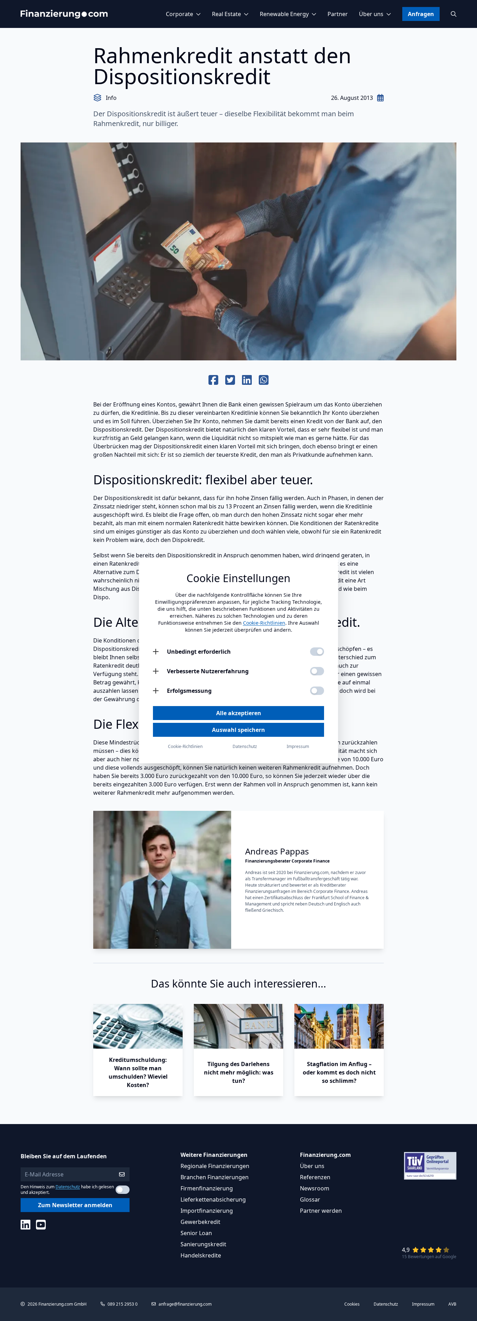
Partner (338, 14)
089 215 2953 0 (123, 1304)
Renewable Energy (284, 14)
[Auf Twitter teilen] (230, 380)
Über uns (371, 14)
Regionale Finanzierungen (215, 1166)
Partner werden (321, 1210)
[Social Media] (25, 1224)
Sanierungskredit (203, 1244)
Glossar (310, 1199)
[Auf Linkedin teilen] (247, 380)
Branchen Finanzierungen (215, 1177)
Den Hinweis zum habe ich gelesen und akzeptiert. (67, 1189)
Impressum (423, 1304)
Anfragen (421, 14)
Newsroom (314, 1188)
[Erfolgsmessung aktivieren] (317, 691)
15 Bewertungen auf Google (429, 1257)
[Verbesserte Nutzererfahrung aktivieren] (317, 671)
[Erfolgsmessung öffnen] (156, 690)
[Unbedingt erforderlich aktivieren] (317, 651)
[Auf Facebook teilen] (213, 380)
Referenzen (315, 1177)
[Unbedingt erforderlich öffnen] (156, 651)
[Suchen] (453, 14)
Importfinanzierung (207, 1210)
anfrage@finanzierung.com (185, 1304)
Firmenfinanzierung (207, 1188)
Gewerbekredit (200, 1222)
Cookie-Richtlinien (264, 622)
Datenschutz (68, 1187)
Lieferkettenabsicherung (213, 1199)
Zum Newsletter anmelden (75, 1205)
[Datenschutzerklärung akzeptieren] (123, 1190)
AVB (452, 1304)
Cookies (352, 1304)
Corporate (179, 14)
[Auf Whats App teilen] (264, 380)
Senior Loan (196, 1233)
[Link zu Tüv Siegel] (430, 1166)
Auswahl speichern (238, 730)
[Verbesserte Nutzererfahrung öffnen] (156, 671)
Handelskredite (201, 1255)
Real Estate (226, 14)
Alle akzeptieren (238, 713)
